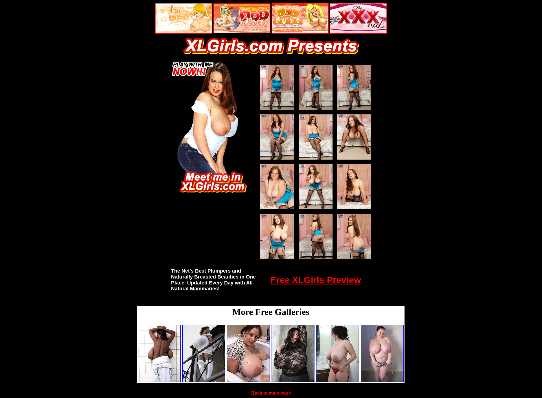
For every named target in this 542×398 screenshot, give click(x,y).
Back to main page (271, 393)
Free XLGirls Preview (315, 280)
